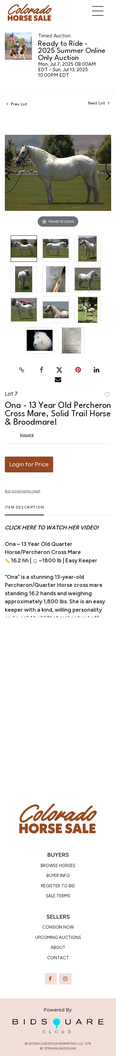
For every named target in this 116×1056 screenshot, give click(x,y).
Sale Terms (58, 895)
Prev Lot (18, 104)
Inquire (27, 435)
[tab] (24, 510)
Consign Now (58, 927)
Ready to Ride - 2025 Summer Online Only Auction (71, 51)
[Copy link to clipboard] (22, 370)
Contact (58, 957)
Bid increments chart (22, 491)
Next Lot (97, 103)
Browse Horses (58, 865)
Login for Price (29, 464)
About (58, 947)
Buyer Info (58, 875)
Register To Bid (58, 885)
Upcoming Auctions (58, 937)
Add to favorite (107, 395)
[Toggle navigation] (97, 11)
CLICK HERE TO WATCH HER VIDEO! (52, 527)
